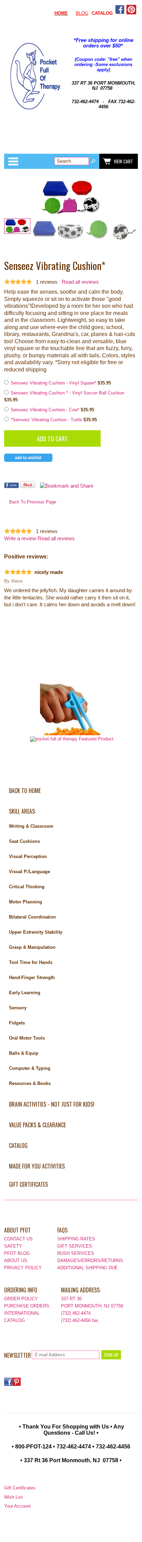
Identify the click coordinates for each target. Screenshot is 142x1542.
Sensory (18, 1007)
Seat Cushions (24, 841)
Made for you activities (37, 1166)
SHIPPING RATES (76, 1238)
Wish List (13, 1497)
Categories (13, 161)
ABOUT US (15, 1260)
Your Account (17, 1506)
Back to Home (25, 790)
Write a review (20, 538)
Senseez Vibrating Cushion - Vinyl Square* (54, 383)
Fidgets (17, 1022)
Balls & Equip (23, 1053)
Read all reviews (80, 282)
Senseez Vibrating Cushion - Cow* (46, 409)
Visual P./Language (29, 871)
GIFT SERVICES (74, 1246)
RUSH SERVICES (75, 1253)
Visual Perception (28, 856)
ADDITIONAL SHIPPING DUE (87, 1267)
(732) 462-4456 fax (79, 1320)
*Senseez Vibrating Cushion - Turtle (47, 419)
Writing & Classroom (31, 826)
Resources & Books (30, 1083)
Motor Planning (25, 901)
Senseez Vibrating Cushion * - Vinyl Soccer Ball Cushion (67, 392)
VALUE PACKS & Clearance (37, 1125)
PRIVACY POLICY (23, 1267)
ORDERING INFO (20, 1290)
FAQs (62, 1230)
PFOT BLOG (17, 1253)
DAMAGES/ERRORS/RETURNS (90, 1260)
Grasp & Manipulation (32, 947)
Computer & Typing (29, 1068)
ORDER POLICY (21, 1298)
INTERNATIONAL (22, 1313)
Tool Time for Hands (30, 962)
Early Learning (24, 992)
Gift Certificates (28, 1184)
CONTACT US (18, 1238)
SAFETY (13, 1246)
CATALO (100, 13)
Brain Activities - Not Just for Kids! (51, 1104)
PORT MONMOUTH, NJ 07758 (92, 1305)
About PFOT (17, 1230)
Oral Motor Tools (27, 1038)
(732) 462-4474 (76, 1313)
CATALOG (18, 1145)
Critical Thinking (26, 886)
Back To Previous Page (32, 501)
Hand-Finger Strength (32, 977)
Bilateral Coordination (32, 917)
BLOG (82, 13)
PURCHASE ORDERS (26, 1305)
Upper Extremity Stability (35, 932)
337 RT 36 (71, 1298)
